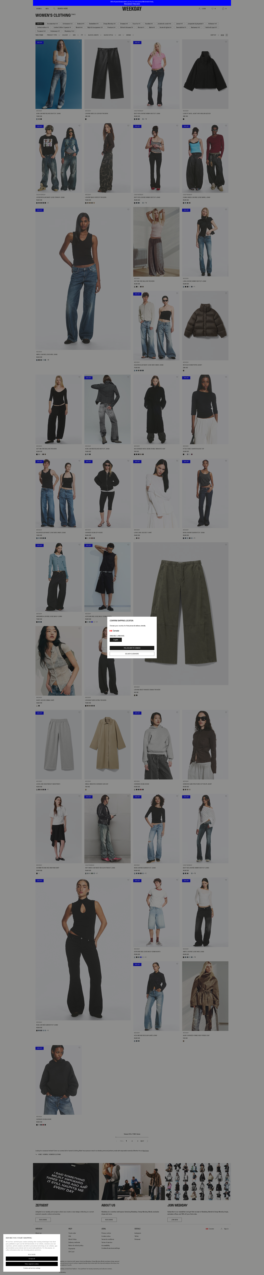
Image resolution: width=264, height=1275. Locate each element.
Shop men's (136, 4)
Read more (31, 1254)
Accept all (32, 1258)
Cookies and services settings (31, 1268)
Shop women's (128, 4)
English (115, 640)
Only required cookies (32, 1264)
